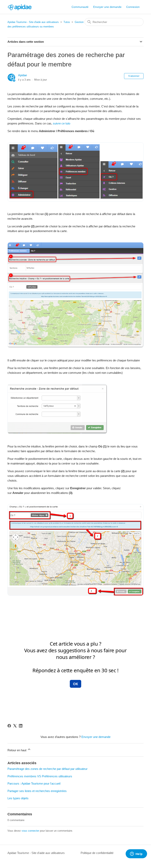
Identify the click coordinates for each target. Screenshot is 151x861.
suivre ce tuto (61, 123)
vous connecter (30, 830)
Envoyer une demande (107, 6)
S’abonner (133, 76)
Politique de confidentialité (97, 853)
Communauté (80, 6)
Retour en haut (17, 750)
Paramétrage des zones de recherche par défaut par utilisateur (47, 768)
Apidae (22, 75)
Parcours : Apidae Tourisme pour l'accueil (33, 783)
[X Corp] (15, 726)
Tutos (67, 22)
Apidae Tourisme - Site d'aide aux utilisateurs (33, 22)
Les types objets (18, 798)
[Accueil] (19, 7)
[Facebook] (9, 726)
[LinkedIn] (20, 726)
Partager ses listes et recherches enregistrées (37, 791)
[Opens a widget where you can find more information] (136, 854)
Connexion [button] (133, 6)
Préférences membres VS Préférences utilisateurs (39, 776)
